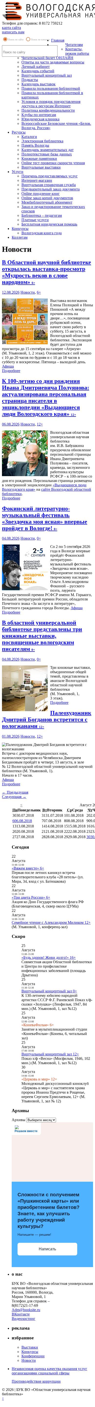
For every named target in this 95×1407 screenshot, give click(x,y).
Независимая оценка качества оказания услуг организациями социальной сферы (49, 1371)
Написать (47, 1249)
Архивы (18, 1120)
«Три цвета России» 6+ (31, 897)
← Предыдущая (15, 792)
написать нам (13, 32)
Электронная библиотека (42, 141)
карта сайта (11, 28)
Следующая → (14, 797)
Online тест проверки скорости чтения (53, 163)
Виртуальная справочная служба (48, 185)
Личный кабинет (35, 66)
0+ (39, 538)
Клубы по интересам (38, 115)
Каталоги (29, 137)
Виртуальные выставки (41, 167)
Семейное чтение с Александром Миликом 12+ (51, 922)
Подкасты (29, 80)
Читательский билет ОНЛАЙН (47, 58)
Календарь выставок (38, 84)
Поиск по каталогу (40, 39)
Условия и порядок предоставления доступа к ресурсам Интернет (50, 104)
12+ (40, 424)
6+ (39, 292)
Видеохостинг (23, 1318)
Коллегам (20, 237)
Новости (27, 292)
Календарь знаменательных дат (47, 150)
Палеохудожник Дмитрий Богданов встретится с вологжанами (46, 719)
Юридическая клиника (40, 119)
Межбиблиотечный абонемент (46, 202)
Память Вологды (35, 145)
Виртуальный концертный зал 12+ (50, 1054)
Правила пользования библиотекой (50, 88)
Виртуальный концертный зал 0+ (49, 991)
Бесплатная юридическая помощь (49, 224)
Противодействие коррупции (36, 1381)
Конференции (33, 1356)
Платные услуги (35, 220)
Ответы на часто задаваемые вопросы (52, 62)
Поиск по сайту (16, 39)
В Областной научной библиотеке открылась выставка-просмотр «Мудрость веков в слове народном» (46, 272)
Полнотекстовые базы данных (46, 154)
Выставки (29, 1347)
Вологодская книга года (41, 233)
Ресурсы (19, 132)
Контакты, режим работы (77, 51)
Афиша (8, 366)
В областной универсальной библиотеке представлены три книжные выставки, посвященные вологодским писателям (42, 635)
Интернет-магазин (36, 180)
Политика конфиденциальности (48, 110)
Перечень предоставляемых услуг (49, 176)
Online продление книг (40, 193)
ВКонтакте (21, 1314)
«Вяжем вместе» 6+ (28, 868)
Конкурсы (20, 229)
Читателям (74, 45)
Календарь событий (37, 71)
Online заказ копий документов (47, 198)
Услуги (17, 172)
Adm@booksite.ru (26, 1310)
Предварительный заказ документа (50, 189)
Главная (57, 40)
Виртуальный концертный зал (46, 75)
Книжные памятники (39, 158)
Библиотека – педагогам (41, 215)
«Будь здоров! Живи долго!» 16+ (48, 957)
